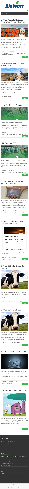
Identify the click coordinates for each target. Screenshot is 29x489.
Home (2, 471)
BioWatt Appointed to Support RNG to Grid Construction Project (14, 21)
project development (8, 54)
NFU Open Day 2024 (9, 143)
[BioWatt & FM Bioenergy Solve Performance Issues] (14, 186)
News (3, 54)
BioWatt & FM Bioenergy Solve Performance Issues (13, 182)
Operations (14, 134)
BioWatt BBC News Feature (11, 310)
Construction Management (8, 53)
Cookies (2, 473)
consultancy (17, 53)
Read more (25, 56)
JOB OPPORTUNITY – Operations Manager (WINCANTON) (13, 456)
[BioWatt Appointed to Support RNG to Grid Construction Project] (14, 25)
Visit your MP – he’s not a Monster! (14, 390)
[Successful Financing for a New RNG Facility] (14, 68)
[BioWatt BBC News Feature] (14, 312)
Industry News (23, 53)
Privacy (2, 475)
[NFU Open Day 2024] (14, 146)
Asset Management (7, 212)
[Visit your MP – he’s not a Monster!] (14, 393)
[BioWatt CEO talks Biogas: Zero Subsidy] (14, 271)
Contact (2, 477)
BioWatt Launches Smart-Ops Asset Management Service (14, 222)
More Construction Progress (11, 105)
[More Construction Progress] (14, 108)
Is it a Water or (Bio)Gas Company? (14, 351)
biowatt (4, 51)
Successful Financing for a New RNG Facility (10, 461)
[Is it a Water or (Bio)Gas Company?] (14, 354)
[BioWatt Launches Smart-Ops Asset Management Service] (14, 226)
